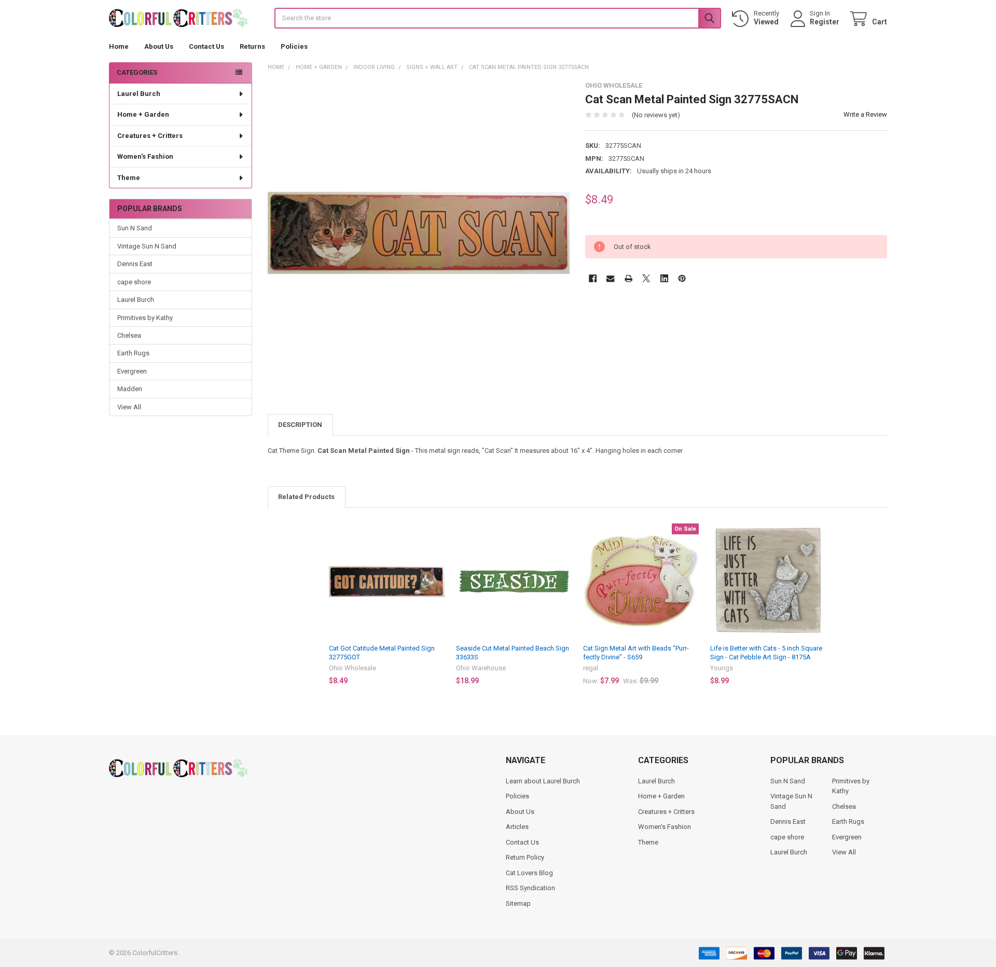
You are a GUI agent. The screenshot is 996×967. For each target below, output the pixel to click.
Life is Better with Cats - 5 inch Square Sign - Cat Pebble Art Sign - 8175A (766, 652)
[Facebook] (592, 278)
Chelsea (129, 335)
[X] (646, 278)
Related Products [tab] (306, 497)
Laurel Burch (138, 94)
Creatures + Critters (150, 136)
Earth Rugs (133, 353)
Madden (129, 389)
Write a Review (865, 114)
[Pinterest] (681, 278)
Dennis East (135, 264)
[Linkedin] (664, 278)
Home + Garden (143, 114)
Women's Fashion (145, 156)
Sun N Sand (134, 228)
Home (119, 46)
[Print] (628, 278)
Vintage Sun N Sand (146, 246)
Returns (252, 46)
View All (129, 407)
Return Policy (525, 857)
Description (300, 425)
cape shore (134, 282)
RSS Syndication (530, 888)
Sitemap (518, 903)
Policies (294, 46)
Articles (517, 827)
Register (824, 22)
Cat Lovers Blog (529, 873)
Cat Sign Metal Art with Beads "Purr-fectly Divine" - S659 (636, 652)
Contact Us (206, 46)
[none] (419, 232)
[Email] (610, 278)
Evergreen (132, 371)
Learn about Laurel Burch (543, 781)
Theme (128, 178)
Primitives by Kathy (145, 318)
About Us (158, 46)
